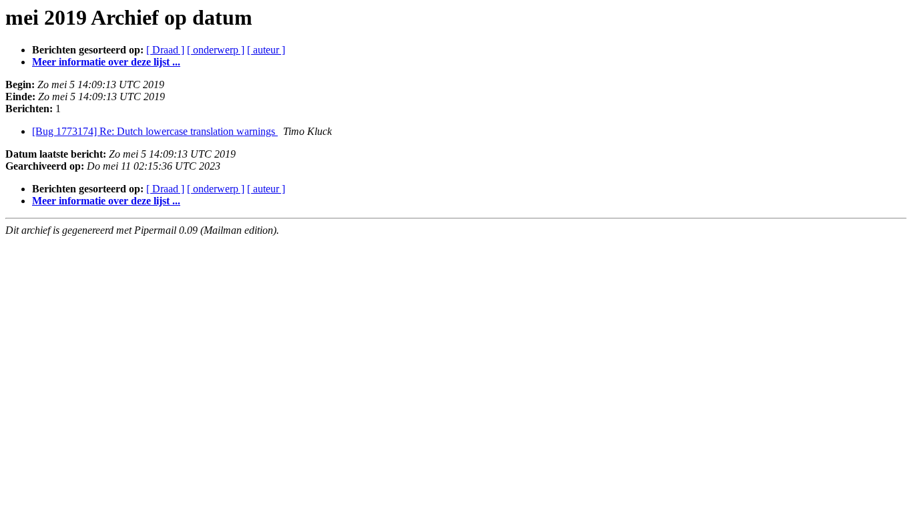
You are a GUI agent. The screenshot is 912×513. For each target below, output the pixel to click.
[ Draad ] (165, 49)
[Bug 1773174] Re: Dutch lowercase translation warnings (155, 131)
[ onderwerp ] (215, 49)
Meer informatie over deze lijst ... (106, 61)
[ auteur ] (266, 49)
